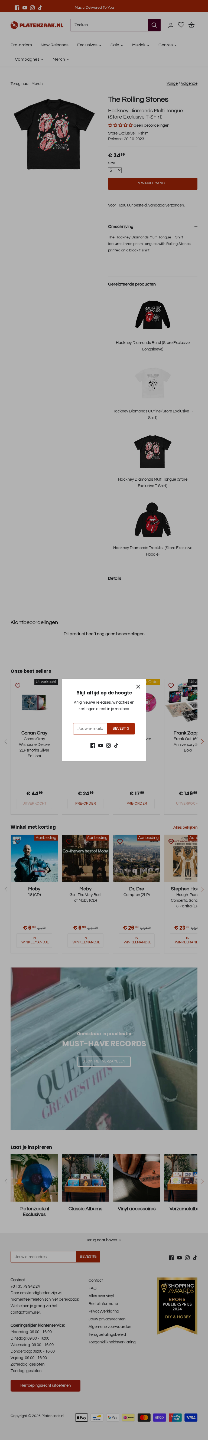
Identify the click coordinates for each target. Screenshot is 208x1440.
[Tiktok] (116, 745)
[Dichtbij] (138, 687)
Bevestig (121, 728)
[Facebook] (92, 745)
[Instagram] (108, 745)
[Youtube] (100, 745)
